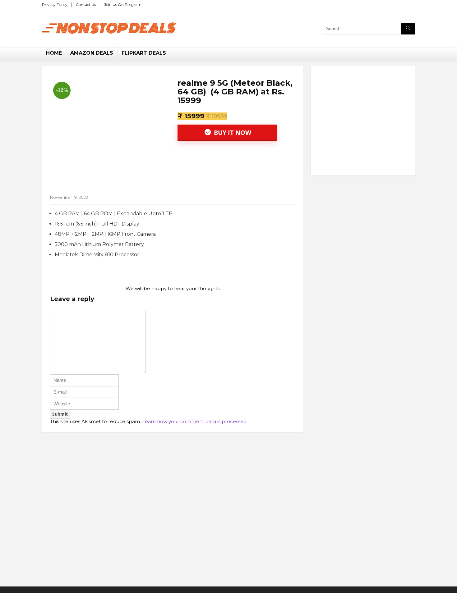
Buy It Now (231, 132)
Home (54, 53)
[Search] (408, 28)
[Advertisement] (363, 122)
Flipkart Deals (144, 53)
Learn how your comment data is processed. (194, 421)
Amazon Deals (91, 53)
